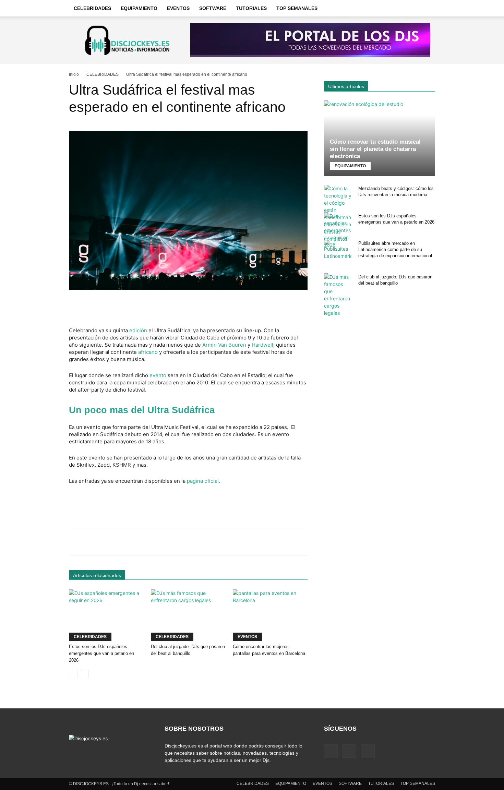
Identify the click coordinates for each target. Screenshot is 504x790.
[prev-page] (73, 674)
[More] (285, 541)
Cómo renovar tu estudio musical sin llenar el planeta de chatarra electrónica (375, 149)
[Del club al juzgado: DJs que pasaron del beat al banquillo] (188, 615)
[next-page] (84, 674)
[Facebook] (331, 751)
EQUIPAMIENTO (139, 8)
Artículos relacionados (97, 575)
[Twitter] (368, 751)
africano (147, 352)
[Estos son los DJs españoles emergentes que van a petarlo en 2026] (106, 615)
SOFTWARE (212, 8)
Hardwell (261, 345)
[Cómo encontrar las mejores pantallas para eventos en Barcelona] (270, 615)
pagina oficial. (203, 481)
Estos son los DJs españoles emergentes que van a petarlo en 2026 (101, 653)
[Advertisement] (188, 309)
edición (138, 330)
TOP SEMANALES (296, 8)
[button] (427, 8)
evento (157, 375)
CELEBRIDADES (92, 8)
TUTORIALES (251, 8)
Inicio (74, 74)
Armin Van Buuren (224, 345)
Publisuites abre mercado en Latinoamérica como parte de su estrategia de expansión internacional (395, 249)
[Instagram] (349, 751)
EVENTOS (178, 8)
